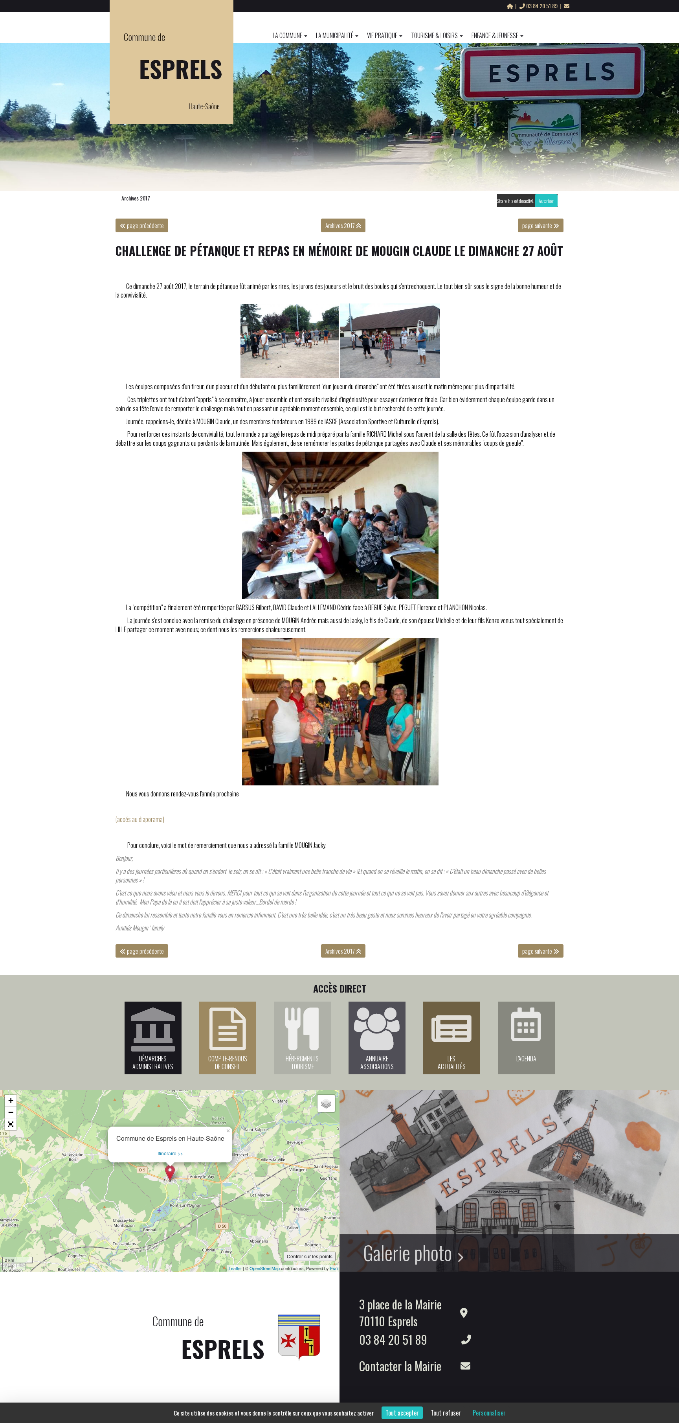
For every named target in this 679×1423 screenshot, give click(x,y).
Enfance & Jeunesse (495, 35)
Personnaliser (489, 1412)
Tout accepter (402, 1412)
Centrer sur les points (309, 1256)
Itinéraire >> (170, 1153)
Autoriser (546, 200)
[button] (11, 1124)
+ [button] (10, 1100)
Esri (334, 1268)
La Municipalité (334, 35)
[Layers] (326, 1103)
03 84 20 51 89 (542, 6)
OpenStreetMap (265, 1268)
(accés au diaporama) (140, 819)
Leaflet (235, 1268)
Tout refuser (446, 1412)
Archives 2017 (135, 198)
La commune (287, 35)
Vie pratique (382, 35)
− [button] (10, 1112)
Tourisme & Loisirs (434, 35)
